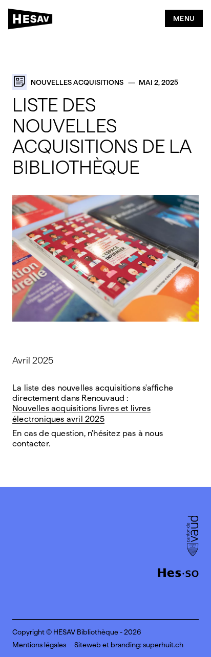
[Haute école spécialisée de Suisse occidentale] (178, 571)
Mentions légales (39, 645)
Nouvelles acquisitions (77, 82)
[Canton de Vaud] (192, 537)
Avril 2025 (32, 360)
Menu (184, 18)
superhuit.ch (163, 645)
